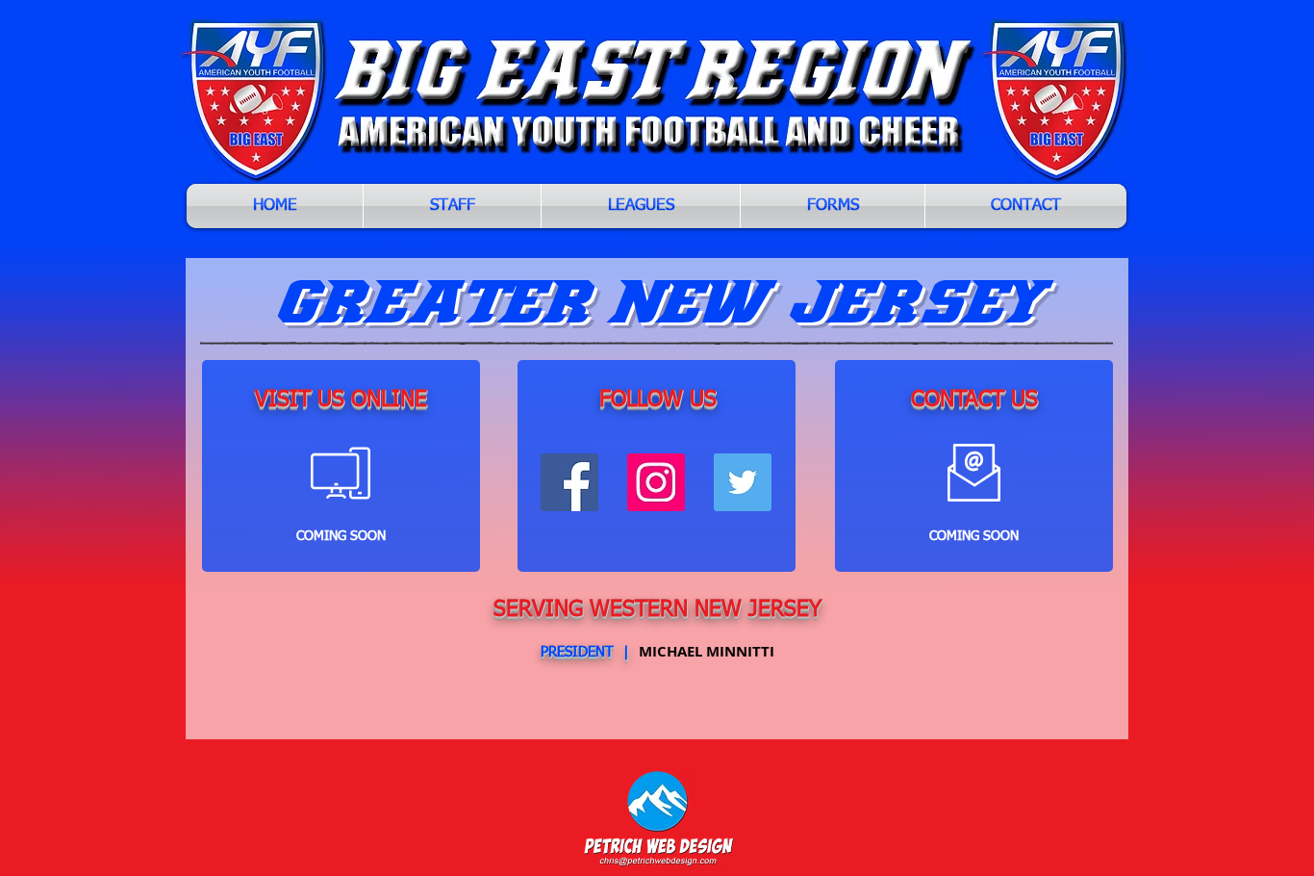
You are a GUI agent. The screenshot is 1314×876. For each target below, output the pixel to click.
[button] (641, 206)
